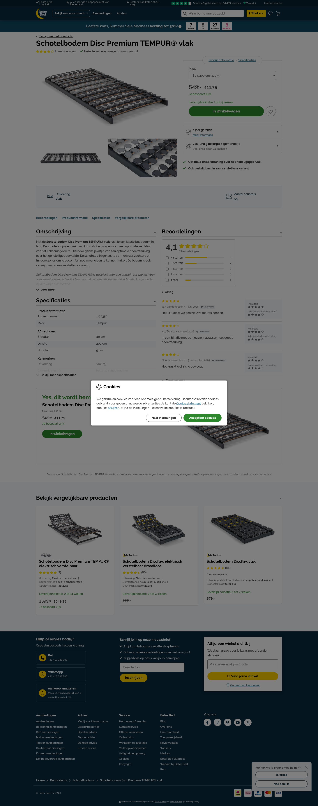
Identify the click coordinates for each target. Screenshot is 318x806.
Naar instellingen (164, 418)
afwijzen (113, 408)
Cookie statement (188, 403)
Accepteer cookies (202, 418)
